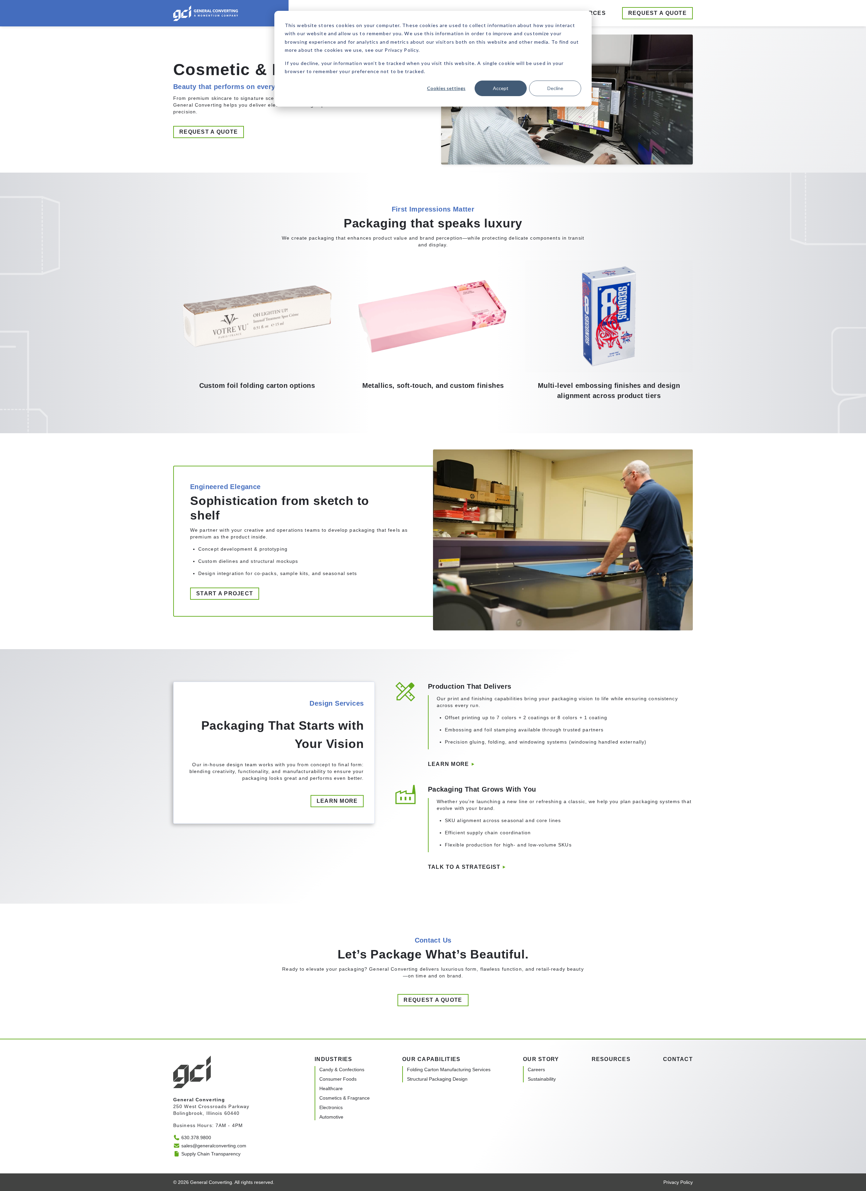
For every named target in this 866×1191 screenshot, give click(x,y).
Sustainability (542, 1079)
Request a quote (657, 13)
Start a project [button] (224, 593)
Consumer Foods (338, 1079)
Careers (536, 1069)
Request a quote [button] (433, 1000)
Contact (678, 1059)
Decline (555, 88)
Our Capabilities (431, 1059)
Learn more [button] (337, 801)
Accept (500, 88)
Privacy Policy (678, 1182)
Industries (333, 1059)
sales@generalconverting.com (213, 1145)
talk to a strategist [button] (464, 867)
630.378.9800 (196, 1137)
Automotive (331, 1117)
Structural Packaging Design (437, 1079)
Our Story (541, 1059)
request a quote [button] (208, 132)
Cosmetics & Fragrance (344, 1098)
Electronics (331, 1107)
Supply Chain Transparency (211, 1153)
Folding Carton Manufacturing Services (449, 1069)
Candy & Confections (341, 1069)
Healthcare (331, 1088)
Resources (611, 1059)
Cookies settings (446, 88)
